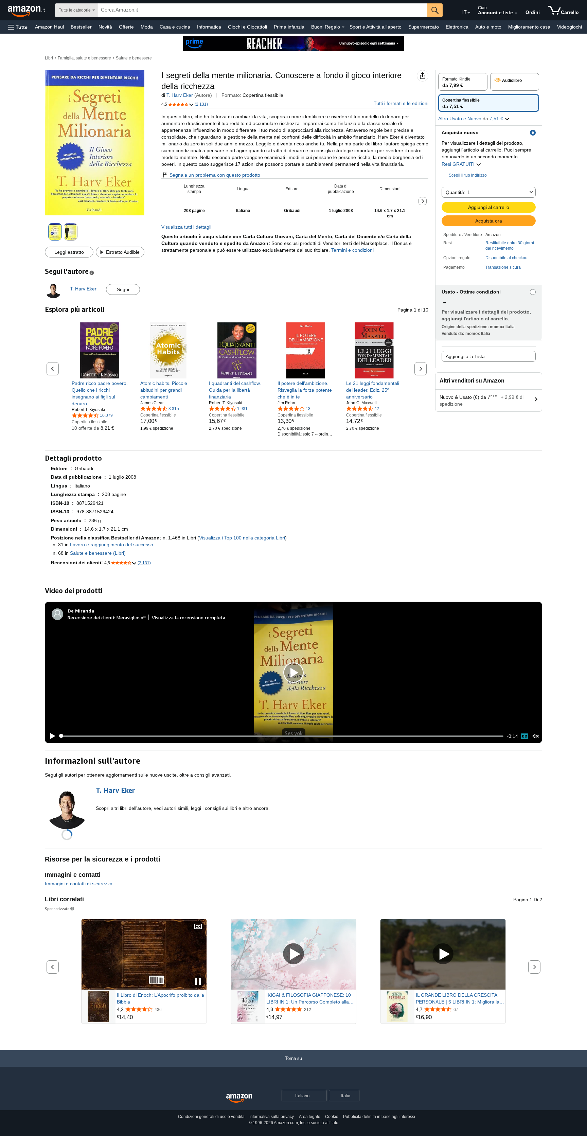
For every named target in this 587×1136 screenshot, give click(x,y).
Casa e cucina (175, 27)
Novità (105, 27)
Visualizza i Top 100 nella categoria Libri (242, 537)
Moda (147, 27)
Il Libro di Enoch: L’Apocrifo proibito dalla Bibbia (160, 998)
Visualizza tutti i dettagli (186, 227)
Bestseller (81, 27)
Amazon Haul (49, 27)
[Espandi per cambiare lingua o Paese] (468, 13)
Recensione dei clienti (91, 617)
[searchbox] (262, 10)
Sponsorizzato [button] (57, 908)
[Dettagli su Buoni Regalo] (343, 27)
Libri (49, 58)
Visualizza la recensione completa (188, 617)
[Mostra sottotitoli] (198, 927)
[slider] (281, 736)
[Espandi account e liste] (516, 13)
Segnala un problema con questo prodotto (215, 175)
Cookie (331, 1116)
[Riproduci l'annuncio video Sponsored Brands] (293, 954)
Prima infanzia (289, 27)
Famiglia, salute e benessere (84, 58)
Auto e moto (488, 27)
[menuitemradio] (524, 736)
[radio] (463, 81)
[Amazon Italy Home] (239, 1098)
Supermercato (423, 27)
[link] (100, 393)
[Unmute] (535, 736)
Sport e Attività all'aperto (376, 27)
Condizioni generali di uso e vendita (211, 1116)
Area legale (309, 1116)
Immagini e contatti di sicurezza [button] (78, 883)
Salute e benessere (134, 58)
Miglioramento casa (529, 27)
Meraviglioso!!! (131, 617)
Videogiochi (569, 27)
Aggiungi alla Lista (465, 356)
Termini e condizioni (352, 250)
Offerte (126, 27)
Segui (123, 289)
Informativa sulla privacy (271, 1116)
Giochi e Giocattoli (247, 27)
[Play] (50, 736)
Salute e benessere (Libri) (98, 553)
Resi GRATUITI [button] (459, 164)
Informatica (209, 27)
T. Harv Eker (179, 95)
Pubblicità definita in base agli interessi (379, 1116)
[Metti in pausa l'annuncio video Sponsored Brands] (198, 982)
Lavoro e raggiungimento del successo (111, 544)
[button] (18, 27)
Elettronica (457, 27)
